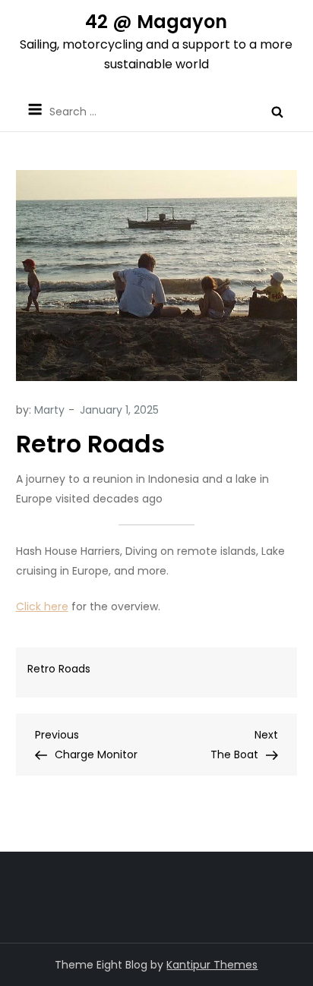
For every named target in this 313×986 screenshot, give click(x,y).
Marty (49, 409)
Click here (42, 606)
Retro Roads (58, 669)
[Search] (277, 111)
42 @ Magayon (156, 21)
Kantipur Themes (212, 964)
